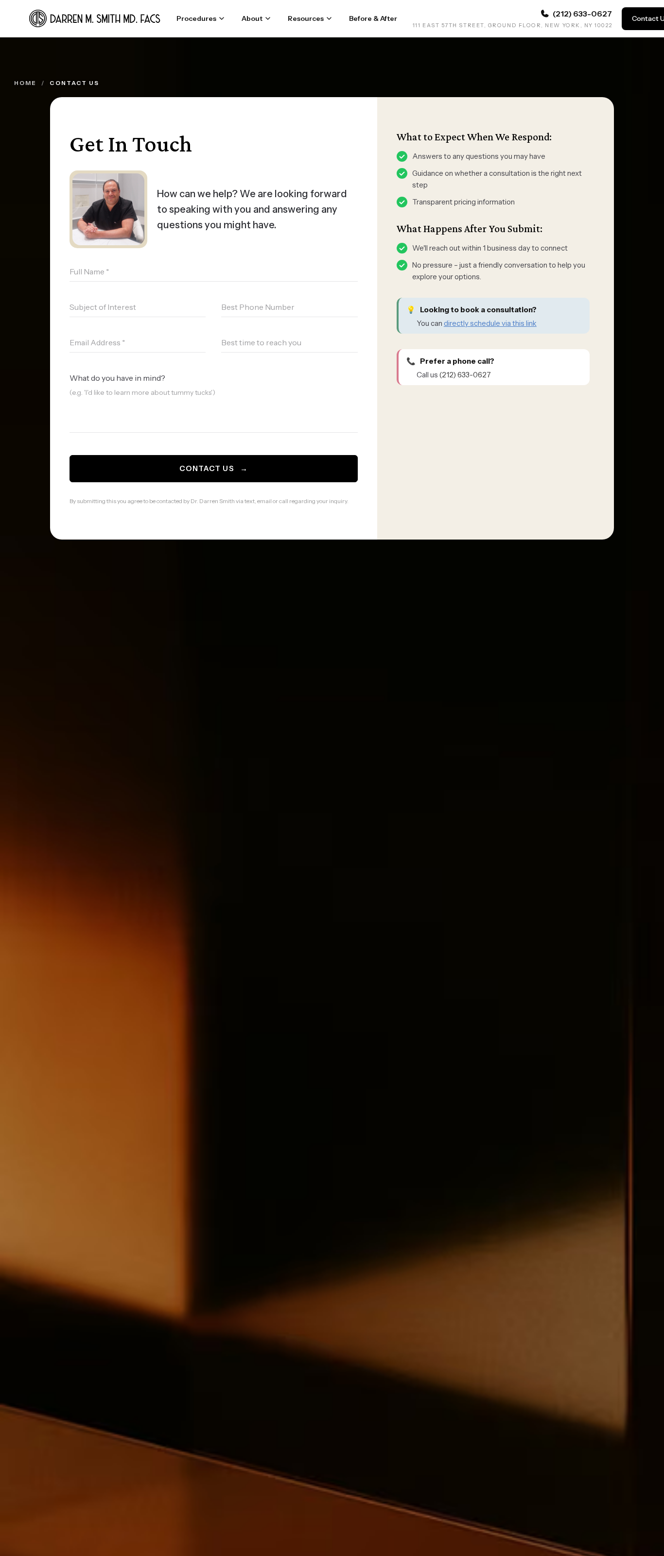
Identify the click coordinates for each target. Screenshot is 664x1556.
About (252, 18)
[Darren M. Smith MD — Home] (95, 18)
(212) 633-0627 (465, 374)
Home (25, 82)
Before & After (373, 18)
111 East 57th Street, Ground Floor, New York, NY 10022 (512, 25)
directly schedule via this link (490, 323)
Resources (306, 18)
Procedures (196, 18)
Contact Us (213, 468)
